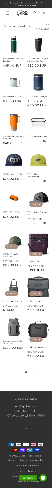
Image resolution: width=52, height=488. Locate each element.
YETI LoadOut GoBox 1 (12, 212)
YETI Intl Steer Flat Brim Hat (37, 213)
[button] (7, 13)
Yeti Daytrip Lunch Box (37, 347)
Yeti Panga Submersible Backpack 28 (12, 342)
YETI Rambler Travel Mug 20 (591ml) (13, 138)
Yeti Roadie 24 (33, 261)
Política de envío (28, 471)
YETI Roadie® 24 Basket (37, 136)
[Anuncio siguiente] (46, 4)
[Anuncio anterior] (6, 4)
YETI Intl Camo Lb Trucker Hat (10, 255)
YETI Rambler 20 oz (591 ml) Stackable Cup (37, 60)
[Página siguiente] (36, 372)
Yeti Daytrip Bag (34, 301)
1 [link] (15, 371)
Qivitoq (23, 455)
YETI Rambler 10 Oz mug (13, 97)
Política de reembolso (27, 465)
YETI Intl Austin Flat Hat (13, 174)
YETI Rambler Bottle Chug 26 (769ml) (14, 60)
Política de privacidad (32, 460)
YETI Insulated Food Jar (37, 97)
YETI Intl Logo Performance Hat (34, 175)
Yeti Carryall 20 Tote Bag (13, 301)
